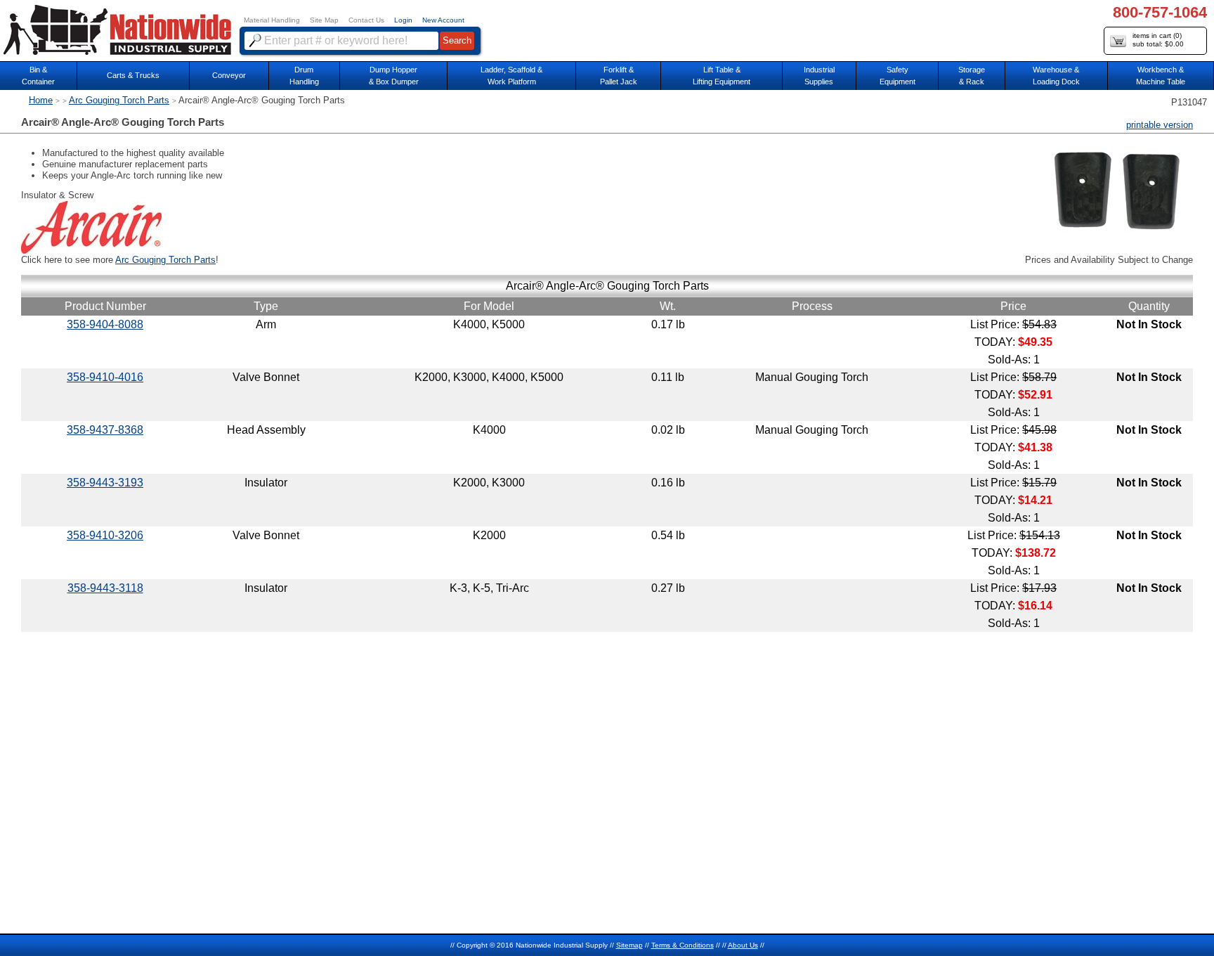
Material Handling (272, 20)
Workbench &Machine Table (1160, 75)
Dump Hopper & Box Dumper (394, 75)
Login (403, 20)
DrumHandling (304, 75)
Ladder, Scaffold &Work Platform (511, 75)
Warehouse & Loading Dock (1056, 75)
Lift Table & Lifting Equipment (721, 75)
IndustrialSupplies (819, 75)
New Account (443, 20)
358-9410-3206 (105, 535)
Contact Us (366, 20)
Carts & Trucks (133, 75)
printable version (1159, 124)
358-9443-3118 (105, 588)
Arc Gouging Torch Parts (119, 100)
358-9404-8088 (105, 324)
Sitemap (629, 945)
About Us (743, 945)
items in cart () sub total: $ (1158, 40)
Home (41, 100)
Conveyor (229, 75)
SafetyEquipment (897, 75)
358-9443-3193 (105, 483)
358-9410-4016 (105, 377)
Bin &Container (38, 75)
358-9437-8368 (105, 430)
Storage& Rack (971, 75)
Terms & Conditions (682, 945)
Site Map (324, 20)
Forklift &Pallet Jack (618, 75)
